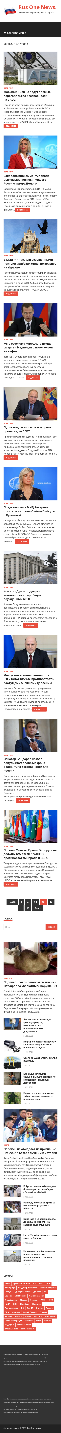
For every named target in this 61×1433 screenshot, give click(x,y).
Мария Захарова (36, 1296)
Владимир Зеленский (27, 1287)
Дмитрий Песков (22, 1292)
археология (50, 1316)
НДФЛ (7, 1304)
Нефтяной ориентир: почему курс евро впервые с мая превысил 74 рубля (39, 1044)
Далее (37, 908)
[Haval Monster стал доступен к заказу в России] (12, 1245)
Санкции (16, 1312)
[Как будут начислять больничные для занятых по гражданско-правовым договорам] (12, 1083)
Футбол (18, 1316)
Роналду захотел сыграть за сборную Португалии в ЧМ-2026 (39, 1205)
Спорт (6, 1145)
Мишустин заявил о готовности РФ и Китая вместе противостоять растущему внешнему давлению (29, 679)
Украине (8, 1316)
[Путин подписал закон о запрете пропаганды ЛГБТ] (30, 405)
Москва (23, 1300)
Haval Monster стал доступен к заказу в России (40, 1236)
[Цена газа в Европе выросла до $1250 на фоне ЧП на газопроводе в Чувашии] (12, 1228)
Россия (49, 1308)
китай (38, 1320)
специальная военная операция (19, 1329)
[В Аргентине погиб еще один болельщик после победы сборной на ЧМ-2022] (12, 1196)
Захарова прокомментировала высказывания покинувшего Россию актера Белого (26, 179)
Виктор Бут (10, 1287)
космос (47, 1320)
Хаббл (28, 1316)
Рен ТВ (30, 1308)
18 (28, 908)
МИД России (20, 1296)
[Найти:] (30, 927)
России (39, 1308)
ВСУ (48, 1283)
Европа (8, 1296)
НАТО (50, 1300)
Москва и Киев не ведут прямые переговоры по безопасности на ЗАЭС (27, 95)
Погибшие (24, 1304)
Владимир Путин (48, 1287)
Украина (43, 1312)
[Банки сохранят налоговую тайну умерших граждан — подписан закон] (12, 1103)
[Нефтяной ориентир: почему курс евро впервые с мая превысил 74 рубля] (12, 1051)
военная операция (13, 1320)
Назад (12, 901)
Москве (33, 1300)
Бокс (41, 1283)
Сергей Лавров (30, 1312)
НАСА (42, 1300)
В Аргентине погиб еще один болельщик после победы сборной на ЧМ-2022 (39, 1189)
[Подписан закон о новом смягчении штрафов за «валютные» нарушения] (30, 975)
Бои (34, 1283)
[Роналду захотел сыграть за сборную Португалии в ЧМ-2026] (12, 1212)
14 (35, 901)
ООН (15, 1304)
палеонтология (24, 1324)
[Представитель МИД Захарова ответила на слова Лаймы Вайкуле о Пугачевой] (30, 485)
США (7, 1312)
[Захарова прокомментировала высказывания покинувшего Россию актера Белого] (30, 153)
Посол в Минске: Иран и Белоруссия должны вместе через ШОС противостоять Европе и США (30, 854)
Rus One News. (37, 7)
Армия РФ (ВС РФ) (21, 1283)
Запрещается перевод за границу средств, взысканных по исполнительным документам (37, 1025)
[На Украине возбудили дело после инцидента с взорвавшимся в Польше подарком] (12, 1261)
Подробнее (11, 126)
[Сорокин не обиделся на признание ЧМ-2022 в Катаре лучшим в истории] (30, 1142)
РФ (22, 1308)
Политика (8, 88)
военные (29, 1320)
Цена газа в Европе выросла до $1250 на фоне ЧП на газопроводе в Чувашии (39, 1222)
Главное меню (16, 33)
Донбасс (37, 1292)
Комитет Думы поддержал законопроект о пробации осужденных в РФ (23, 595)
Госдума (8, 1292)
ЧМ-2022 (38, 1316)
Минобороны (11, 1300)
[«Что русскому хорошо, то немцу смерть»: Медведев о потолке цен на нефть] (30, 321)
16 (51, 901)
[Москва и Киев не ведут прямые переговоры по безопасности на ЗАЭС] (30, 69)
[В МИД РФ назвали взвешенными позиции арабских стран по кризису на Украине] (30, 237)
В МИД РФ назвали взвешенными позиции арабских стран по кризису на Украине (30, 263)
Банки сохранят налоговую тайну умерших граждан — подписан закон (38, 1096)
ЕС (45, 1292)
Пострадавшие (11, 1308)
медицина (9, 1324)
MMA (7, 1283)
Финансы (8, 978)
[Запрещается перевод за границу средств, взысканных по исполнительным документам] (12, 1029)
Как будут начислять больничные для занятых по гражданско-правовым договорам (39, 1078)
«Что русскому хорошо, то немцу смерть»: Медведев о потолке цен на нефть (28, 347)
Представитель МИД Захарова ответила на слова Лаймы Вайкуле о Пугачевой (29, 511)
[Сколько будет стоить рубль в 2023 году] (12, 1067)
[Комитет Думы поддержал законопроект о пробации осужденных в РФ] (30, 569)
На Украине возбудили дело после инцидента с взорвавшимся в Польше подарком (39, 1255)
